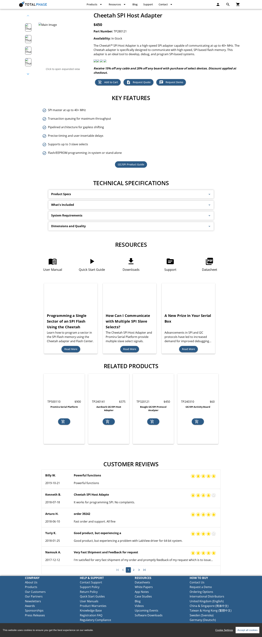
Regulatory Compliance (95, 620)
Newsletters (33, 601)
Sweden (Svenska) (202, 615)
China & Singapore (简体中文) (209, 606)
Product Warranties (93, 606)
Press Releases (35, 615)
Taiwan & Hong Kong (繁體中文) (211, 610)
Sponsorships (34, 610)
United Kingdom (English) (207, 601)
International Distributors (207, 596)
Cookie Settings (224, 630)
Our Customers (35, 592)
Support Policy (89, 587)
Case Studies (143, 596)
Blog (138, 601)
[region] (131, 630)
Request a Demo (201, 587)
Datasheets (142, 582)
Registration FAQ (91, 615)
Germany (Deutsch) (203, 620)
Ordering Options (201, 592)
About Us (31, 582)
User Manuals (89, 601)
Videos (139, 606)
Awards (30, 606)
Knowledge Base (91, 610)
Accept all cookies (247, 630)
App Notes (142, 592)
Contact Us (197, 582)
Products (31, 587)
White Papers (144, 587)
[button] (131, 194)
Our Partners (34, 596)
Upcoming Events (146, 610)
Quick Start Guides (92, 596)
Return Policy (89, 592)
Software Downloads (149, 615)
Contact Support (91, 582)
